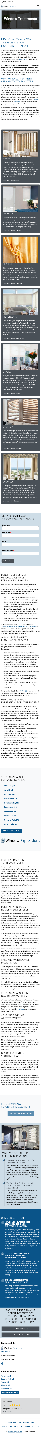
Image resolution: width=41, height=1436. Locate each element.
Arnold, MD (8, 790)
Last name (6, 533)
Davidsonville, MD (11, 803)
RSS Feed (35, 1426)
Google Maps (11, 1423)
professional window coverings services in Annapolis (19, 626)
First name (6, 525)
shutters (36, 99)
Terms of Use (18, 1426)
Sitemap (28, 1426)
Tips (32, 1423)
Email (4, 542)
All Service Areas (11, 831)
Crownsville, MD (11, 798)
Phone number (8, 551)
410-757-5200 (8, 2)
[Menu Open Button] (38, 6)
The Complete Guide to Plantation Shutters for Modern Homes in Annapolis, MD (20, 1185)
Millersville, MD (10, 811)
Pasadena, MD (10, 816)
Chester (21, 1009)
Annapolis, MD (10, 786)
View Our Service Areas (10, 1392)
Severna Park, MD (11, 820)
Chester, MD (9, 794)
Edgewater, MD (10, 807)
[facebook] (2, 1363)
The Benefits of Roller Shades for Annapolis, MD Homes (20, 1161)
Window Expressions (15, 1432)
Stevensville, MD (11, 824)
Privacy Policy (7, 1426)
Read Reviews (7, 1411)
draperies (17, 102)
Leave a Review (23, 1423)
